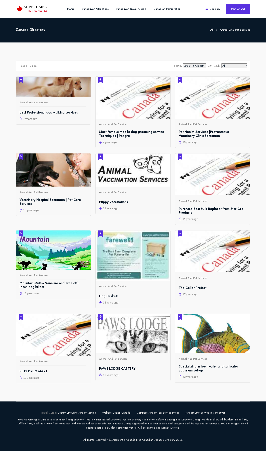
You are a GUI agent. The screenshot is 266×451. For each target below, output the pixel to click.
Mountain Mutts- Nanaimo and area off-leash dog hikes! (49, 285)
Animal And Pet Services (34, 102)
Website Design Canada (116, 413)
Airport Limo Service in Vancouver (205, 413)
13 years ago (111, 375)
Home (71, 9)
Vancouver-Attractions (95, 9)
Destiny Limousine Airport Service (77, 413)
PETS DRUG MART (33, 371)
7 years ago (30, 118)
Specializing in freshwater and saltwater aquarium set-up (208, 368)
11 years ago (111, 208)
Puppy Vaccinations (113, 202)
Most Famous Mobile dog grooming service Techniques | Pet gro (131, 134)
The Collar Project (192, 288)
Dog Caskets (108, 296)
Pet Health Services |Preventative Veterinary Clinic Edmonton (204, 134)
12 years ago (111, 302)
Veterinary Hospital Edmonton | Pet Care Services (50, 202)
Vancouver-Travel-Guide (131, 9)
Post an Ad (238, 9)
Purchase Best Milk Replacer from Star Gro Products (211, 211)
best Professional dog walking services (49, 113)
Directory (214, 9)
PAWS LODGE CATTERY (117, 369)
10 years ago (190, 142)
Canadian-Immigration (167, 9)
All (212, 30)
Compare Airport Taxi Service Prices (158, 413)
